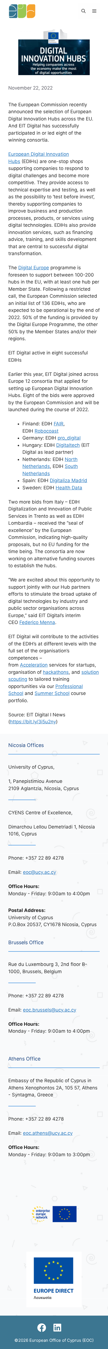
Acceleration (34, 665)
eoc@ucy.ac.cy (39, 872)
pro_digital (69, 438)
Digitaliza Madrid (68, 480)
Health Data (69, 487)
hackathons (56, 672)
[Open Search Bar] (83, 11)
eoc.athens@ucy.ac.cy (48, 1133)
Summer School (52, 693)
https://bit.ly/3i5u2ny (33, 721)
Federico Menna (37, 622)
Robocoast (46, 431)
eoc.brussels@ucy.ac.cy (49, 1010)
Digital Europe (33, 267)
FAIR (58, 423)
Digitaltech (68, 445)
